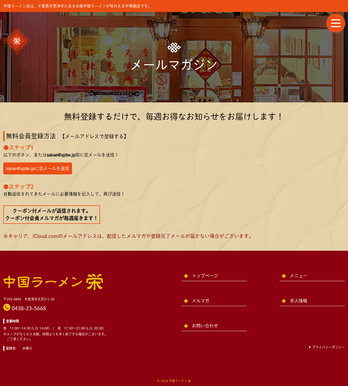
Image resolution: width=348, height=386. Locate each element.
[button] (335, 23)
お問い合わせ (205, 326)
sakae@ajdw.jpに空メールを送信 (37, 168)
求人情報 (298, 301)
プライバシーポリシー (328, 347)
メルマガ (200, 301)
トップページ (205, 276)
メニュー (298, 276)
